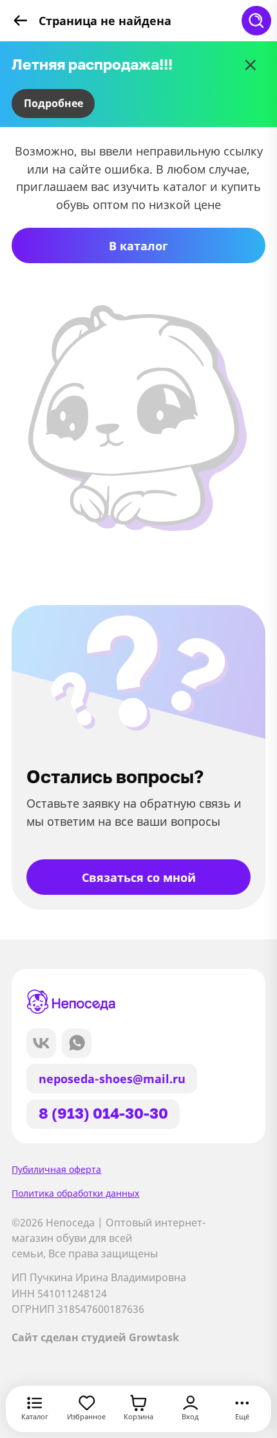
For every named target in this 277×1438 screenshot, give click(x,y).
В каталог (138, 245)
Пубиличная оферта (56, 1169)
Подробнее (53, 103)
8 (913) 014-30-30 (103, 1113)
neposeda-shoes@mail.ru (112, 1078)
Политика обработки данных (75, 1193)
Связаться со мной (139, 877)
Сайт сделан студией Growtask (95, 1337)
